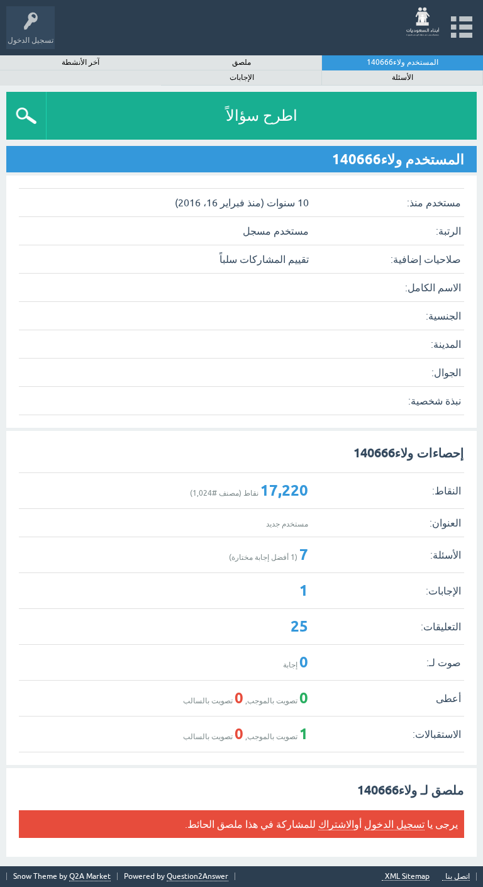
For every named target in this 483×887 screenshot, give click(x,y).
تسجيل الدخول (394, 824)
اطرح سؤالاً (261, 115)
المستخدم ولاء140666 (402, 62)
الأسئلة (402, 77)
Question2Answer (197, 876)
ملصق (241, 62)
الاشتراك (336, 824)
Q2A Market (90, 876)
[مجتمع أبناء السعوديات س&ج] (423, 21)
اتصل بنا (457, 877)
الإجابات (242, 77)
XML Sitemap (407, 877)
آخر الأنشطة (80, 62)
